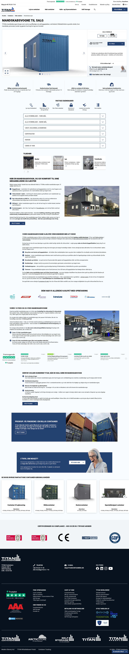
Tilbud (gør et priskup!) (39, 600)
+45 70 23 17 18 (8, 4)
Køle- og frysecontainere (68, 9)
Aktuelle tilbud (116, 4)
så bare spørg (84, 277)
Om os (77, 4)
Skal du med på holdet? (102, 594)
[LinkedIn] (101, 568)
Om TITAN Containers (70, 598)
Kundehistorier (93, 4)
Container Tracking (44, 649)
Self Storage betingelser (71, 617)
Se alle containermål (70, 596)
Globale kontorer (100, 592)
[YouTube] (111, 568)
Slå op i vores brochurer (71, 594)
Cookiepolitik (68, 615)
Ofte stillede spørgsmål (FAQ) (72, 604)
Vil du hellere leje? (105, 63)
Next (28, 171)
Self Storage (36, 598)
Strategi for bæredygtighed (103, 598)
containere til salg (44, 281)
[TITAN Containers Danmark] (8, 9)
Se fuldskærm (7, 72)
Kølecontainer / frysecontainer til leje (43, 596)
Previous (24, 171)
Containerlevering (69, 592)
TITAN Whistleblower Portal (26, 649)
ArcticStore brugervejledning (72, 600)
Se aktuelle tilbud (118, 651)
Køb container (49, 9)
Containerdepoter (38, 607)
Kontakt (84, 4)
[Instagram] (105, 568)
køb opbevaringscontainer (80, 239)
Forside (4, 15)
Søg (94, 9)
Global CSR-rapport (101, 596)
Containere (10, 15)
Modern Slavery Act (7, 649)
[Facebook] (97, 568)
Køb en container (38, 594)
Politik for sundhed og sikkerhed (105, 600)
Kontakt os (36, 611)
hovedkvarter (40, 208)
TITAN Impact (100, 602)
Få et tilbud (118, 9)
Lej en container (34, 9)
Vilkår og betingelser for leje (72, 611)
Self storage (86, 9)
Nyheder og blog (104, 4)
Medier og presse (101, 604)
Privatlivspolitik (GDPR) (71, 613)
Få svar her (75, 462)
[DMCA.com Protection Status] (15, 618)
